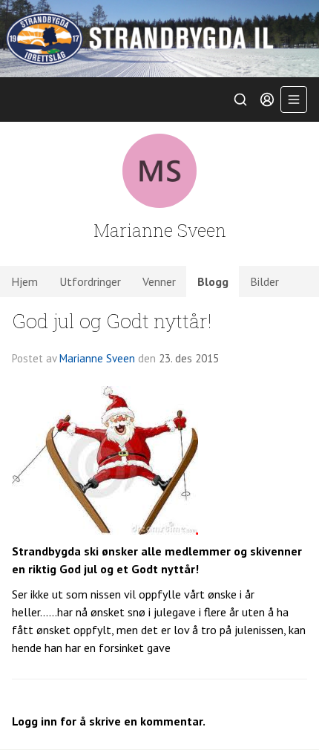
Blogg (212, 281)
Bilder (264, 281)
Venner (159, 281)
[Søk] (240, 99)
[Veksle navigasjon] (293, 99)
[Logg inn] (267, 99)
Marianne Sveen (97, 358)
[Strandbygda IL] (159, 38)
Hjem (24, 281)
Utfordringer (90, 281)
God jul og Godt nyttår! (111, 320)
